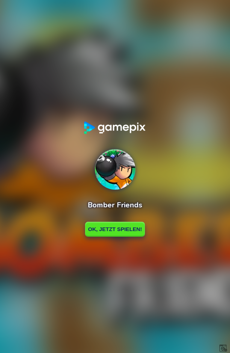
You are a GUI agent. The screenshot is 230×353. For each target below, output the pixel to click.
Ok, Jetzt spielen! (115, 229)
